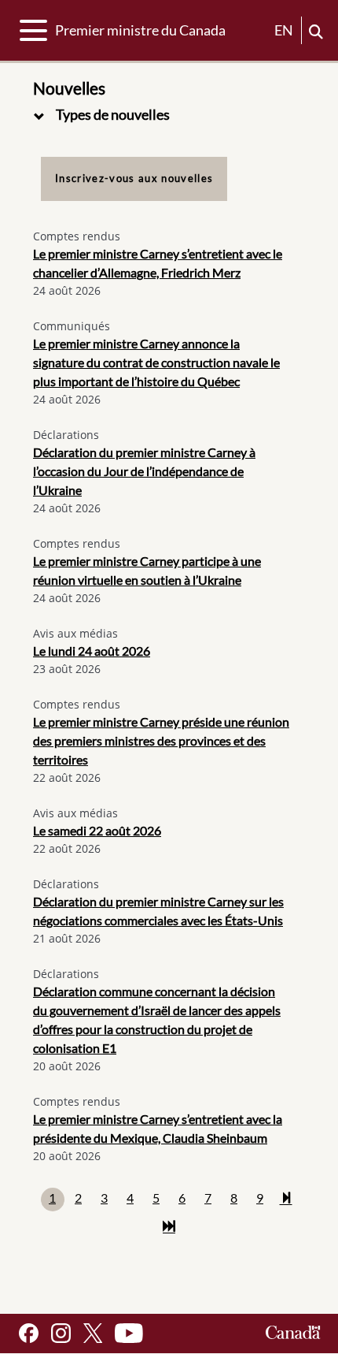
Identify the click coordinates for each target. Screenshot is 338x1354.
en (283, 30)
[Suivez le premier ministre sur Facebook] (29, 1333)
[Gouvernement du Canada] (293, 1333)
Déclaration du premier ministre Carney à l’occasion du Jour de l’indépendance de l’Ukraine (144, 471)
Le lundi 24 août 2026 (91, 650)
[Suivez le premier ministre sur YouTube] (129, 1333)
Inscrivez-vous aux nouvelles (134, 178)
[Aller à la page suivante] (286, 1199)
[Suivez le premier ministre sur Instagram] (61, 1333)
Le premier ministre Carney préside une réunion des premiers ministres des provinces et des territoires (161, 740)
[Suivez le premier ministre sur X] (92, 1333)
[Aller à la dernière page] (169, 1228)
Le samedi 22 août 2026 (97, 830)
